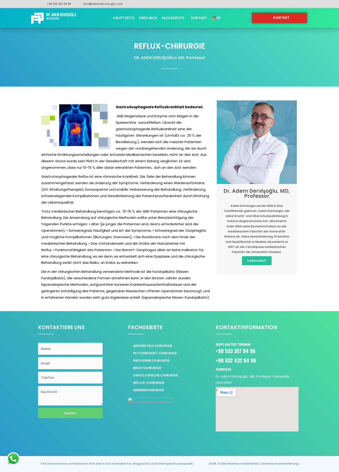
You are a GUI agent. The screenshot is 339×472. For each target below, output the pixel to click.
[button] (279, 18)
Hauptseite (123, 18)
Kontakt (199, 18)
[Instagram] (278, 4)
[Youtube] (297, 4)
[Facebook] (288, 4)
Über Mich (148, 18)
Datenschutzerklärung (280, 463)
